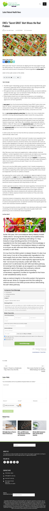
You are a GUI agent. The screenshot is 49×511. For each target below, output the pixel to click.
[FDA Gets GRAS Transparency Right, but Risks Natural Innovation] (39, 425)
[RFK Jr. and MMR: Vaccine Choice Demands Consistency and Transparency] (24, 425)
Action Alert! (40, 69)
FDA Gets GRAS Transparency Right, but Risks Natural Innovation (39, 433)
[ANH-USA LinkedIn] (14, 462)
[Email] (11, 62)
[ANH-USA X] (8, 462)
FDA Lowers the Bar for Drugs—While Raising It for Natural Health (36, 369)
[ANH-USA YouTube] (17, 462)
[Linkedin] (9, 62)
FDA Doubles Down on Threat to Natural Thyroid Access (9, 432)
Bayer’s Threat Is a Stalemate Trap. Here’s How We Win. (13, 368)
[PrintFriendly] (14, 62)
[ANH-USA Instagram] (11, 462)
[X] (6, 62)
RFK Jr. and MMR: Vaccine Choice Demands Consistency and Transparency (24, 433)
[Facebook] (4, 62)
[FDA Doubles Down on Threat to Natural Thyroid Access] (9, 425)
